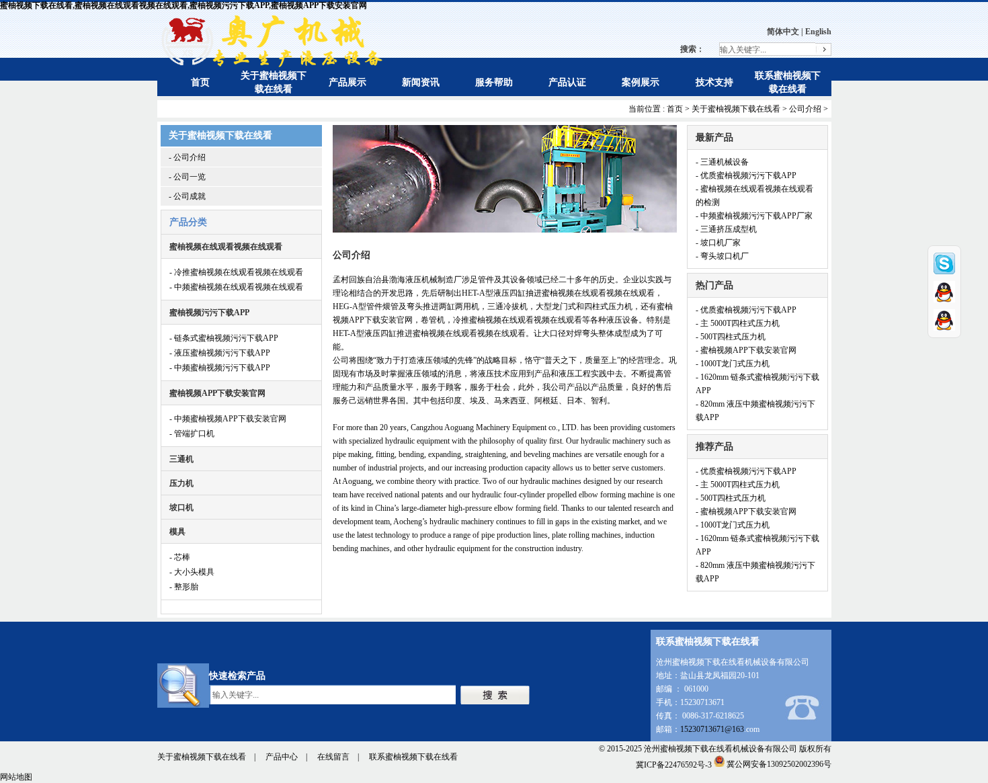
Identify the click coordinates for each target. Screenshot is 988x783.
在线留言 (333, 756)
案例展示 (640, 82)
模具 (177, 531)
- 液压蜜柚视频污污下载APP (219, 353)
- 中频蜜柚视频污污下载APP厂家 (754, 215)
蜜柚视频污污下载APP (209, 312)
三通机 (181, 459)
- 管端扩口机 (191, 433)
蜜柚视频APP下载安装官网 (217, 393)
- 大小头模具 (191, 572)
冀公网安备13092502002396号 (779, 764)
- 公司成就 (187, 196)
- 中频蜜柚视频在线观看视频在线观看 (236, 287)
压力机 (181, 483)
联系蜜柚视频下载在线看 (413, 756)
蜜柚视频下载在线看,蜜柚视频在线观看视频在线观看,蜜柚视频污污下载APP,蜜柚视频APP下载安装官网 (183, 5)
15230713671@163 (712, 729)
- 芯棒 (179, 557)
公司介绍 (805, 109)
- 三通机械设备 (722, 162)
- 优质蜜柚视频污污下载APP (746, 175)
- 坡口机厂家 (718, 242)
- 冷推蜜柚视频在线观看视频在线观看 (236, 272)
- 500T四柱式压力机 (731, 336)
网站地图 (16, 777)
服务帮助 (494, 82)
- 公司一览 (187, 176)
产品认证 (567, 82)
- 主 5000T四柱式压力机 (738, 323)
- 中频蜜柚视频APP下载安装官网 (227, 418)
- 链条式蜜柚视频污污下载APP (223, 338)
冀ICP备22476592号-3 (674, 764)
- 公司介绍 (187, 157)
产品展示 (347, 82)
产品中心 (281, 756)
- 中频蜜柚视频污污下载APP (219, 367)
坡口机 (181, 507)
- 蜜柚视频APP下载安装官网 (746, 350)
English (818, 31)
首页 (200, 82)
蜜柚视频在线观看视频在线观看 (225, 246)
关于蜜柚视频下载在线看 (736, 109)
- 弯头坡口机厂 (722, 256)
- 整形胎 (183, 586)
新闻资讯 (421, 82)
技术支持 (714, 82)
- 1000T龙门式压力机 (733, 363)
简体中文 (783, 31)
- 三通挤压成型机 (726, 229)
